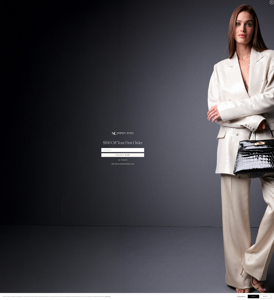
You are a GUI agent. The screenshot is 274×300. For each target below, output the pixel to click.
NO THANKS (122, 160)
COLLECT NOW (123, 155)
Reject (265, 296)
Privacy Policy (108, 296)
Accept (253, 296)
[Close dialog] (271, 2)
